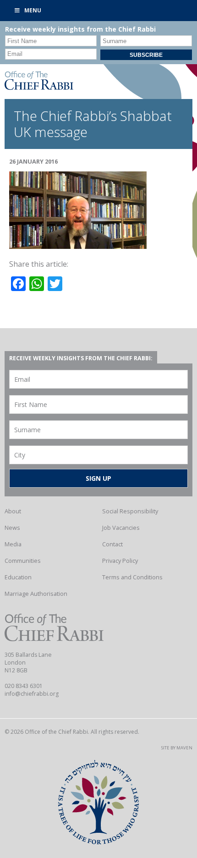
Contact (112, 544)
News (12, 527)
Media (13, 544)
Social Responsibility (130, 511)
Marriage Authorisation (36, 593)
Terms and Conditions (132, 577)
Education (18, 577)
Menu (32, 10)
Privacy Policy (120, 560)
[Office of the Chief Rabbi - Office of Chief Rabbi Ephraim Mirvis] (39, 87)
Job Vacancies (121, 527)
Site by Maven (176, 748)
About (13, 511)
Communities (23, 560)
